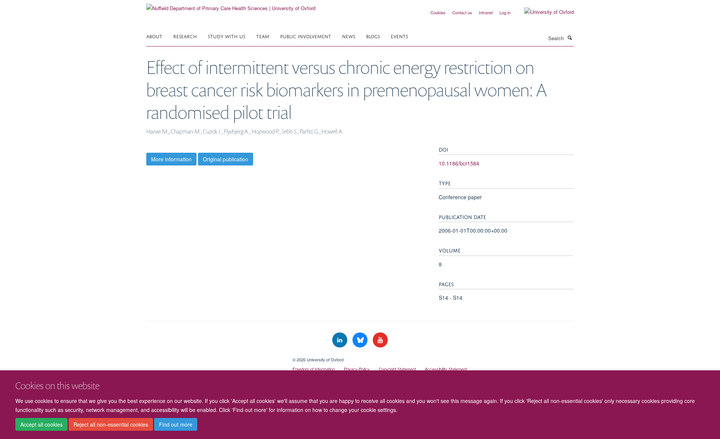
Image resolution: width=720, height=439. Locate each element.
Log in (505, 12)
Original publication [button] (225, 159)
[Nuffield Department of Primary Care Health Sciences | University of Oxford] (230, 5)
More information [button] (171, 159)
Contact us (462, 12)
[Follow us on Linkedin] (340, 340)
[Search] (570, 37)
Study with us (226, 35)
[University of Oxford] (543, 12)
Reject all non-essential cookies (111, 424)
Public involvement (305, 35)
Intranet (486, 12)
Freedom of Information (313, 369)
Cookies (438, 12)
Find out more (175, 424)
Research (185, 35)
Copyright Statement (397, 369)
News (348, 35)
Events (399, 35)
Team (262, 35)
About (154, 35)
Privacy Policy (357, 369)
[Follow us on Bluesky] (360, 340)
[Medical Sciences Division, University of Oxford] (213, 357)
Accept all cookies (41, 424)
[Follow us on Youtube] (380, 340)
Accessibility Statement (446, 369)
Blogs (373, 35)
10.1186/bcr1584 (459, 163)
